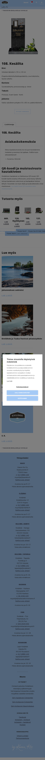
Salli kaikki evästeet (22, 392)
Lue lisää (9, 381)
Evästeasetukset (22, 387)
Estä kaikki (22, 398)
